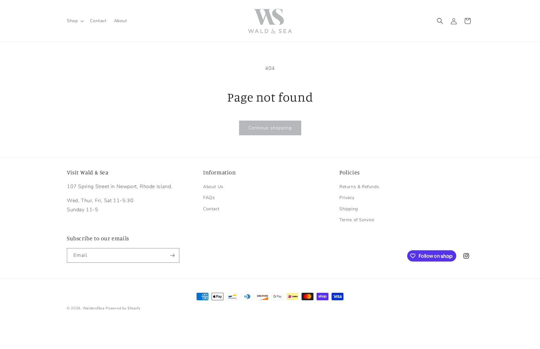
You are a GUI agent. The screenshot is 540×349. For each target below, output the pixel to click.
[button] (74, 20)
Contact (211, 209)
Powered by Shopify (123, 308)
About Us (213, 187)
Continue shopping (270, 128)
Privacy (346, 198)
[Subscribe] (172, 255)
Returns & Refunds (359, 187)
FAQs (209, 198)
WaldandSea (94, 308)
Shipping (348, 209)
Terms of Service (356, 220)
